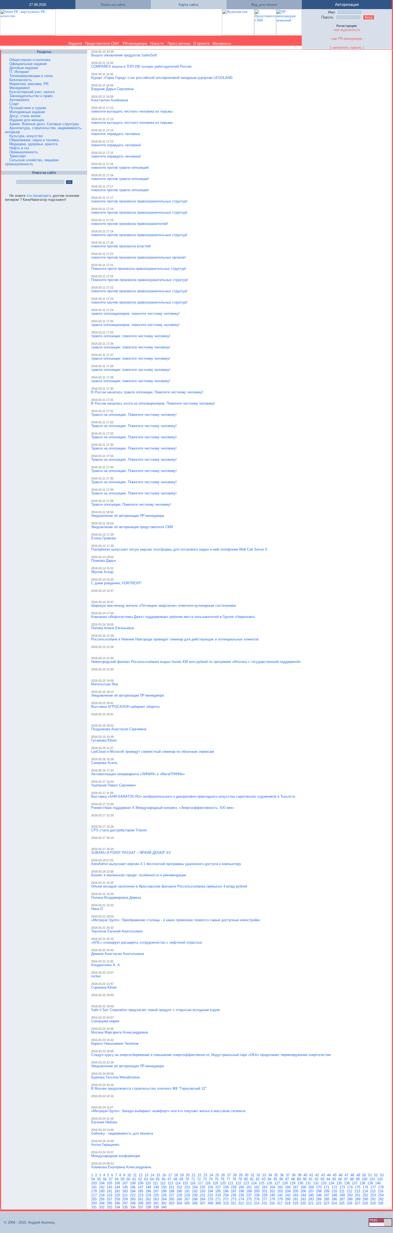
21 (194, 1175)
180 (102, 1191)
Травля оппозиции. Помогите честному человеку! (131, 504)
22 (200, 1175)
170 (319, 1187)
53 (382, 1175)
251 (358, 1195)
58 (117, 1179)
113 (171, 1183)
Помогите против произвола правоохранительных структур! (139, 280)
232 (210, 1195)
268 (195, 1199)
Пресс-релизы (179, 43)
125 (262, 1183)
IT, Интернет (19, 72)
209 (327, 1191)
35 (276, 1175)
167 (296, 1187)
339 (156, 1207)
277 (265, 1199)
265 (172, 1199)
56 (105, 1179)
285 (327, 1199)
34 (270, 1175)
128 (285, 1183)
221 (125, 1195)
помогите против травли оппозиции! (120, 168)
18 (176, 1175)
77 (228, 1179)
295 (110, 1203)
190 (179, 1191)
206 (303, 1191)
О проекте (201, 43)
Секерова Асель (104, 763)
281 (296, 1199)
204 (288, 1191)
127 (277, 1183)
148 (148, 1187)
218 (102, 1195)
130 (301, 1183)
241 (280, 1195)
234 (226, 1195)
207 (311, 1191)
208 (319, 1191)
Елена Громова (103, 538)
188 (164, 1191)
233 (218, 1195)
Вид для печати (264, 5)
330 (381, 1203)
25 (217, 1175)
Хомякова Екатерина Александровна (121, 1167)
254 (381, 1195)
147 (141, 1187)
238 (257, 1195)
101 (372, 1179)
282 (303, 1199)
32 (258, 1175)
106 (117, 1183)
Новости (157, 43)
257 (110, 1199)
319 (295, 1203)
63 (146, 1179)
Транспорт (17, 156)
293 (94, 1203)
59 (123, 1179)
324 (334, 1203)
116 (193, 1183)
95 (334, 1179)
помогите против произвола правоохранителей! (129, 224)
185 (141, 1191)
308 (210, 1203)
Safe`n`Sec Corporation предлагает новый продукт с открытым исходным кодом (155, 1010)
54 (93, 1179)
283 (311, 1199)
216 (381, 1191)
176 (366, 1187)
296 (117, 1203)
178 (381, 1187)
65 (158, 1179)
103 (94, 1183)
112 (163, 1183)
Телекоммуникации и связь (31, 76)
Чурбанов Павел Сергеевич (113, 785)
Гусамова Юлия (104, 740)
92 (317, 1179)
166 (288, 1187)
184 (133, 1191)
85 (275, 1179)
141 (94, 1187)
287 (342, 1199)
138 (363, 1183)
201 (265, 1191)
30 (247, 1175)
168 (303, 1187)
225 (156, 1195)
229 (187, 1195)
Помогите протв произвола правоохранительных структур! (138, 269)
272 (226, 1199)
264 (164, 1199)
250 (350, 1195)
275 (249, 1199)
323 (326, 1203)
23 (205, 1175)
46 (341, 1175)
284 (319, 1199)
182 (117, 1191)
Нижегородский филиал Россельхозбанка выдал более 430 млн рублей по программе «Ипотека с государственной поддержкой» (196, 662)
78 (234, 1179)
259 (125, 1199)
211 (342, 1191)
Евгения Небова (104, 1122)
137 (355, 1183)
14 (153, 1175)
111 (156, 1183)
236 (241, 1195)
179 (94, 1191)
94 (328, 1179)
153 (187, 1187)
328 (365, 1203)
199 (249, 1191)
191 (187, 1191)
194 (210, 1191)
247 (327, 1195)
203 (280, 1191)
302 (164, 1203)
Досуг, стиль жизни (24, 116)
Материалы (222, 43)
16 (164, 1175)
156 (210, 1187)
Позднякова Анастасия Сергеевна (118, 729)
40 (305, 1175)
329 (373, 1203)
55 (99, 1179)
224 (148, 1195)
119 (216, 1183)
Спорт (14, 104)
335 (125, 1207)
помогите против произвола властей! (121, 246)
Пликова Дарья (103, 561)
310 (226, 1203)
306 (195, 1203)
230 (195, 1195)
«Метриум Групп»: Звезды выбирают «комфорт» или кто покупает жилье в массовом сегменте (168, 1111)
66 (164, 1179)
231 (203, 1195)
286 (335, 1199)
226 (164, 1195)
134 (332, 1183)
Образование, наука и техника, (34, 140)
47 (347, 1175)
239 (265, 1195)
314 (257, 1203)
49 (358, 1175)
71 (193, 1179)
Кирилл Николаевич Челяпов (114, 1044)
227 (172, 1195)
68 (176, 1179)
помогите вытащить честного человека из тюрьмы (132, 111)
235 (234, 1195)
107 (125, 1183)
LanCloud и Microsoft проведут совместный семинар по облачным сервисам (152, 752)
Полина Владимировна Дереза (116, 898)
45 (335, 1175)
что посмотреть (39, 196)
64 (152, 1179)
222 (133, 1195)
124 (254, 1183)
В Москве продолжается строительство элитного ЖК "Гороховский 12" (148, 1088)
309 (218, 1203)
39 (300, 1175)
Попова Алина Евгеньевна (112, 628)
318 (288, 1203)
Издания (75, 43)
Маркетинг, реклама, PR (28, 84)
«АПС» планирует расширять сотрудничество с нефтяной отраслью (146, 942)
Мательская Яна (104, 684)
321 (311, 1203)
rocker (96, 976)
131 (308, 1183)
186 (148, 1191)
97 (346, 1179)
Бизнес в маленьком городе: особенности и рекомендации (138, 875)
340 (164, 1207)
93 (323, 1179)
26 (223, 1175)
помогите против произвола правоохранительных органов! (138, 257)
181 (110, 1191)
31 (253, 1175)
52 (376, 1175)
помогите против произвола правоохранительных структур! (139, 201)
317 (280, 1203)
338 (148, 1207)
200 (257, 1191)
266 (179, 1199)
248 (335, 1195)
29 (241, 1175)
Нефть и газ (19, 148)
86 (281, 1179)
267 (187, 1199)
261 (141, 1199)
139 (370, 1183)
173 (342, 1187)
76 (223, 1179)
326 (350, 1203)
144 (117, 1187)
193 (203, 1191)
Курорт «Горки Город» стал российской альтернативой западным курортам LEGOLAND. (162, 78)
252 (366, 1195)
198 (241, 1191)
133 (324, 1183)
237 (249, 1195)
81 (252, 1179)
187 (156, 1191)
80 (246, 1179)
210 (335, 1191)
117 (201, 1183)
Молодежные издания (27, 112)
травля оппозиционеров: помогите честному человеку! (135, 314)
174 (350, 1187)
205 (296, 1191)
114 (178, 1183)
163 (265, 1187)
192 (195, 1191)
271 (218, 1199)
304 (179, 1203)
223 (141, 1195)
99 (358, 1179)
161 (249, 1187)
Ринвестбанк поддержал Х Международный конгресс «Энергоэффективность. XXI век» (162, 808)
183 (125, 1191)
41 (311, 1175)
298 (133, 1203)
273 (234, 1199)
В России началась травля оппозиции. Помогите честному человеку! (147, 392)
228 (179, 1195)
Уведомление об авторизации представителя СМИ (132, 527)
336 (133, 1207)
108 (133, 1183)
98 (352, 1179)
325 (342, 1203)
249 (342, 1195)
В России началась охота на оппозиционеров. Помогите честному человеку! (153, 403)
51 (370, 1175)
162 (257, 1187)
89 (299, 1179)
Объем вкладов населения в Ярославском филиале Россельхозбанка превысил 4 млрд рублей (169, 886)
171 (327, 1187)
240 (272, 1195)
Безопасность (20, 80)
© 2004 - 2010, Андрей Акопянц (28, 1222)
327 (358, 1203)
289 (358, 1199)
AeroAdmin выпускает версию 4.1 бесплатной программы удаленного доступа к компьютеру (166, 864)
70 (187, 1179)
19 (182, 1175)
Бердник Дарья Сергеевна (112, 89)
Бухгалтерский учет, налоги (32, 92)
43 (323, 1175)
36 (282, 1175)
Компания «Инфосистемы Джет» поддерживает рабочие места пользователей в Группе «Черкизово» (173, 617)
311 (234, 1203)
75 (217, 1179)
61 (134, 1179)
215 (373, 1191)
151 (172, 1187)
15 (158, 1175)
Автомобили (19, 100)
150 (164, 1187)
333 (110, 1207)
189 (172, 1191)
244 (303, 1195)
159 (234, 1187)
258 (117, 1199)
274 (241, 1199)
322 (319, 1203)
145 (125, 1187)
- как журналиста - (347, 30)
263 (156, 1199)
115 (186, 1183)
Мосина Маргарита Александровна (119, 1032)
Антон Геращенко (105, 1145)
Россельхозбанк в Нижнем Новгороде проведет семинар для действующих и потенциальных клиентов (175, 639)
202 (272, 1191)
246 (319, 1195)
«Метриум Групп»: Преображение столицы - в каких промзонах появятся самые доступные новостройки (175, 920)
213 (358, 1191)
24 (211, 1175)
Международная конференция (115, 1156)
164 (272, 1187)
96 (340, 1179)
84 (270, 1179)
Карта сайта (188, 5)
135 (339, 1183)
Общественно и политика (29, 60)
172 (335, 1187)
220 (117, 1195)
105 (110, 1183)
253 (373, 1195)
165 (280, 1187)
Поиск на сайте (113, 5)
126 (270, 1183)
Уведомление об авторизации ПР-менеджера (127, 516)
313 (249, 1203)
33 (264, 1175)
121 (231, 1183)
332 (102, 1207)
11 (135, 1175)
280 (288, 1199)
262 (148, 1199)
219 (110, 1195)
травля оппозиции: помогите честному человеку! (130, 336)
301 (156, 1203)
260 (133, 1199)
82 (258, 1179)
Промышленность (23, 152)
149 (156, 1187)
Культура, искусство (26, 136)
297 (125, 1203)
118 (208, 1183)
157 (218, 1187)
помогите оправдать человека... (117, 134)
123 (246, 1183)
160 (241, 1187)
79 (240, 1179)
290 (366, 1199)
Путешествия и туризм (27, 108)
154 (195, 1187)
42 (317, 1175)
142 (102, 1187)
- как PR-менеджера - (347, 39)
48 (352, 1175)
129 (293, 1183)
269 (203, 1199)
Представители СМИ (102, 43)
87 (287, 1179)
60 (128, 1179)
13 (147, 1175)
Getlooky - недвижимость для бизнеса (122, 1133)
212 (350, 1191)
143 (110, 1187)
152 (179, 1187)
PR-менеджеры (135, 43)
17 (170, 1175)
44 (329, 1175)
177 (373, 1187)
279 (280, 1199)
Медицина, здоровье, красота (33, 144)
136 (347, 1183)
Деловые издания (23, 68)
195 (218, 1191)
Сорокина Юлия (104, 987)
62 (140, 1179)
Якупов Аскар (102, 572)
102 (380, 1179)
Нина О (97, 909)
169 (311, 1187)
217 (94, 1195)
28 (235, 1175)
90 (305, 1179)
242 (288, 1195)
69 (181, 1179)
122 (239, 1183)
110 (148, 1183)
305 (187, 1203)
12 (141, 1175)
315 (264, 1203)
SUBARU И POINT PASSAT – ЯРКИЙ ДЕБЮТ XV (131, 853)
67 (170, 1179)
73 (205, 1179)
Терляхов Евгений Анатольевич (117, 931)
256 (102, 1199)
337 (141, 1207)
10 (129, 1175)
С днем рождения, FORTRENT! (116, 583)
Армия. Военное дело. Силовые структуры (44, 124)
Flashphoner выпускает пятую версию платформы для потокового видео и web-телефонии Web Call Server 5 (179, 549)
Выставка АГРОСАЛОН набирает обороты (125, 707)
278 (272, 1199)
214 (365, 1191)
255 (94, 1199)
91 (311, 1179)
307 (203, 1203)
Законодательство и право (31, 96)
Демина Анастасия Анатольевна (117, 954)
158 (226, 1187)
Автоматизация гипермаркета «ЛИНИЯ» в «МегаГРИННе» (138, 774)
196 (226, 1191)
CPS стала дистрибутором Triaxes (119, 830)
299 (141, 1203)
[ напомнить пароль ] (347, 47)
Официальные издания (28, 64)
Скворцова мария (105, 1021)
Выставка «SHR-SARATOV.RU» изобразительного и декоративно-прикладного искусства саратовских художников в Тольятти (193, 796)
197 (234, 1191)
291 (373, 1199)
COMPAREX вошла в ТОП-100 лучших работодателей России (141, 66)
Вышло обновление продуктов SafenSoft (124, 55)
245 (311, 1195)
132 (316, 1183)
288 (350, 1199)
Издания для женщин (26, 120)
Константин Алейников (109, 100)
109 (141, 1183)
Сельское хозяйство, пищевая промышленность (32, 162)
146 (133, 1187)
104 (102, 1183)
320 (303, 1203)
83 (264, 1179)
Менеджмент (19, 88)
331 (94, 1207)
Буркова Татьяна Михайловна (115, 1077)
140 (378, 1183)
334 (117, 1207)
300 (148, 1203)
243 (296, 1195)
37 (288, 1175)
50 (364, 1175)
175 (358, 1187)
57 (111, 1179)
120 (223, 1183)
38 (294, 1175)
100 (365, 1179)
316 (272, 1203)
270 (210, 1199)
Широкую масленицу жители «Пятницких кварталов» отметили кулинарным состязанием (163, 606)
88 (293, 1179)
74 (211, 1179)
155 (203, 1187)
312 (241, 1203)
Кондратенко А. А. (106, 965)
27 (229, 1175)
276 (257, 1199)
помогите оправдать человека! (116, 145)
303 (172, 1203)
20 (188, 1175)
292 (381, 1199)
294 (102, 1203)
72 (199, 1179)
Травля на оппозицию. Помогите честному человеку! (134, 415)
